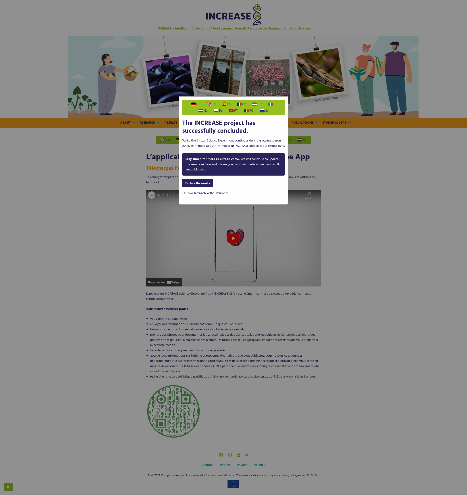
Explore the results (197, 183)
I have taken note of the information (207, 193)
